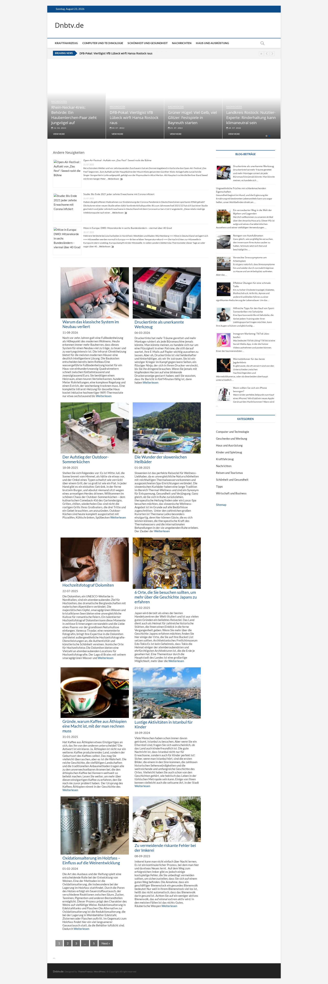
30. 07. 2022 (117, 128)
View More (59, 134)
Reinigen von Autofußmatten (248, 235)
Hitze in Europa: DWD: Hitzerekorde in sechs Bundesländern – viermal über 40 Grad (127, 228)
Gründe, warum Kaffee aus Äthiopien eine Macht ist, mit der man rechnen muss (94, 726)
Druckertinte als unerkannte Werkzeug (253, 166)
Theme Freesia (85, 971)
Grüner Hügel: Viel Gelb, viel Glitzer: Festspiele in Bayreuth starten (122, 53)
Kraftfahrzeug (66, 43)
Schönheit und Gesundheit (148, 43)
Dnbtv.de (69, 25)
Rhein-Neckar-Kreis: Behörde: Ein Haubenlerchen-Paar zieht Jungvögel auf (74, 115)
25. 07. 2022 (176, 128)
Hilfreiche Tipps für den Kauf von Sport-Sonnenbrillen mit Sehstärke (253, 310)
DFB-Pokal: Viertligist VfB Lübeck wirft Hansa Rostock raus (134, 117)
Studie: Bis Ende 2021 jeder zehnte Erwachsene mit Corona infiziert (118, 194)
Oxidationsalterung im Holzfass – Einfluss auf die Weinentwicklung (91, 860)
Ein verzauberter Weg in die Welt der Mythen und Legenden (252, 212)
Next (272, 53)
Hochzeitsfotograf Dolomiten (88, 585)
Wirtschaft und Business (231, 493)
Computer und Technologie (102, 43)
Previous (266, 53)
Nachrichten (182, 43)
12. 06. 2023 (59, 128)
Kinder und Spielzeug (229, 452)
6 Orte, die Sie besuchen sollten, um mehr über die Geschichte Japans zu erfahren (166, 597)
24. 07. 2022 (234, 128)
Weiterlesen (113, 178)
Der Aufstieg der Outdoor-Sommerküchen (85, 459)
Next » (106, 943)
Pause (261, 53)
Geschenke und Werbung (231, 438)
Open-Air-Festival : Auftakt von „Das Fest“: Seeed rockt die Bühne (117, 160)
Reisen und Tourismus (229, 472)
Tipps (219, 486)
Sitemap (221, 504)
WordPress (99, 971)
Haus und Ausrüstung (212, 43)
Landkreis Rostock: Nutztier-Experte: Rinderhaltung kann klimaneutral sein (251, 117)
